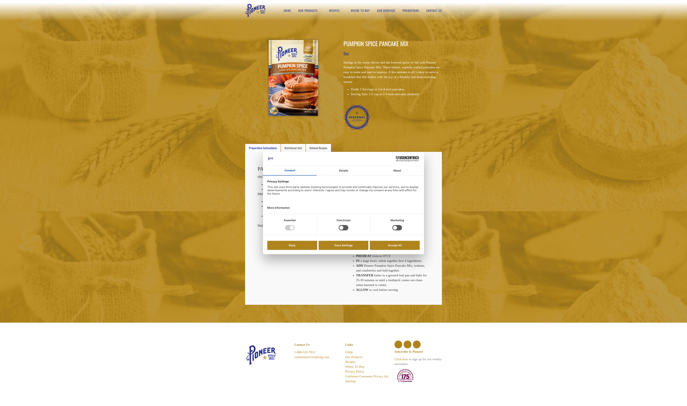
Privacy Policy (354, 371)
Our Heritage (386, 10)
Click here (401, 359)
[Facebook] (398, 344)
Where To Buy (354, 366)
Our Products (308, 10)
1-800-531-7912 (304, 352)
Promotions (411, 10)
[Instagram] (407, 344)
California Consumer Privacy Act (367, 376)
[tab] (263, 148)
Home (287, 10)
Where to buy (360, 10)
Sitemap (350, 381)
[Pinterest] (417, 344)
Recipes (334, 10)
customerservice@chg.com (311, 357)
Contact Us (434, 10)
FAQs (349, 352)
